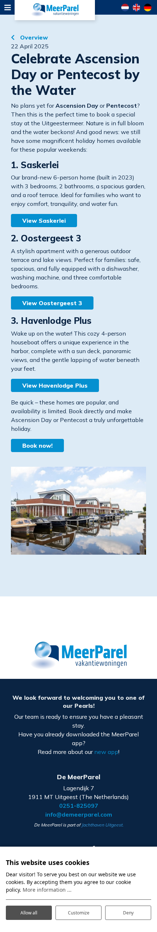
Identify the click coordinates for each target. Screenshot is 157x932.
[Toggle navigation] (7, 7)
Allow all (28, 913)
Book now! (37, 445)
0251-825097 (78, 805)
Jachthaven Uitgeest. (102, 825)
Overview (33, 37)
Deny (128, 913)
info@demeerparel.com (78, 814)
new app (106, 751)
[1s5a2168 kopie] (78, 511)
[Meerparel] (54, 10)
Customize (78, 913)
